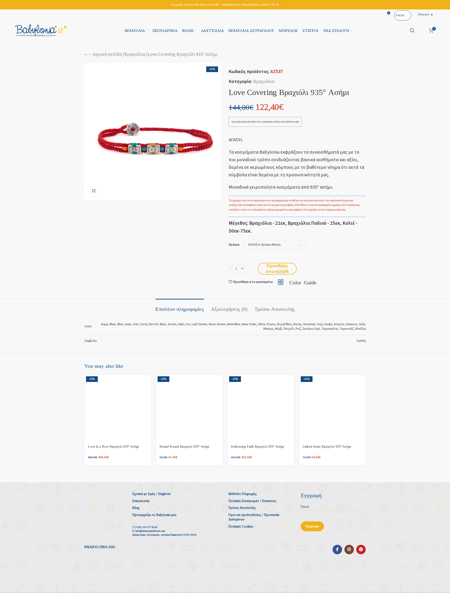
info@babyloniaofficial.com (150, 530)
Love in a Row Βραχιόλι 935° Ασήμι (113, 446)
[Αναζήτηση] (412, 30)
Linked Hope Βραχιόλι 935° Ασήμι (327, 446)
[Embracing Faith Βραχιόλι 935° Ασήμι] (260, 408)
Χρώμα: (234, 244)
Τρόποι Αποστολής (242, 508)
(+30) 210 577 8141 (146, 527)
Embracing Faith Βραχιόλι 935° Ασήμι (257, 446)
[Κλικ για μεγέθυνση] (94, 191)
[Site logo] (41, 30)
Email (305, 506)
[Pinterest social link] (361, 549)
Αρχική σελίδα (107, 54)
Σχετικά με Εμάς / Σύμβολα (151, 494)
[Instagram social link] (349, 549)
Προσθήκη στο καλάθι (277, 269)
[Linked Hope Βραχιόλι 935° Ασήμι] (332, 408)
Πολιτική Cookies (240, 526)
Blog (135, 508)
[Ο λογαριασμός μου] (422, 30)
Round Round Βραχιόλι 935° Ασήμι (184, 446)
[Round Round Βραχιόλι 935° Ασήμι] (189, 408)
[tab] (179, 307)
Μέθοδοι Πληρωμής (242, 494)
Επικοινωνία (141, 501)
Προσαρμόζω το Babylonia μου (154, 515)
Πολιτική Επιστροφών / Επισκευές (252, 501)
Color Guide (303, 282)
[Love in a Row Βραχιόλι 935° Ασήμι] (117, 408)
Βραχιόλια (134, 54)
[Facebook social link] (337, 549)
